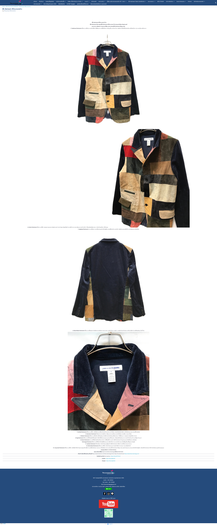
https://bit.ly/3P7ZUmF (115, 456)
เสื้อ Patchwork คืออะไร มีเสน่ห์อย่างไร (12, 6)
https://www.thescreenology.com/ (131, 453)
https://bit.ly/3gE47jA (110, 460)
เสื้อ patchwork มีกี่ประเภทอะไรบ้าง (10, 10)
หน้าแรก (3, 6)
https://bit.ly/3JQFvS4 (110, 458)
